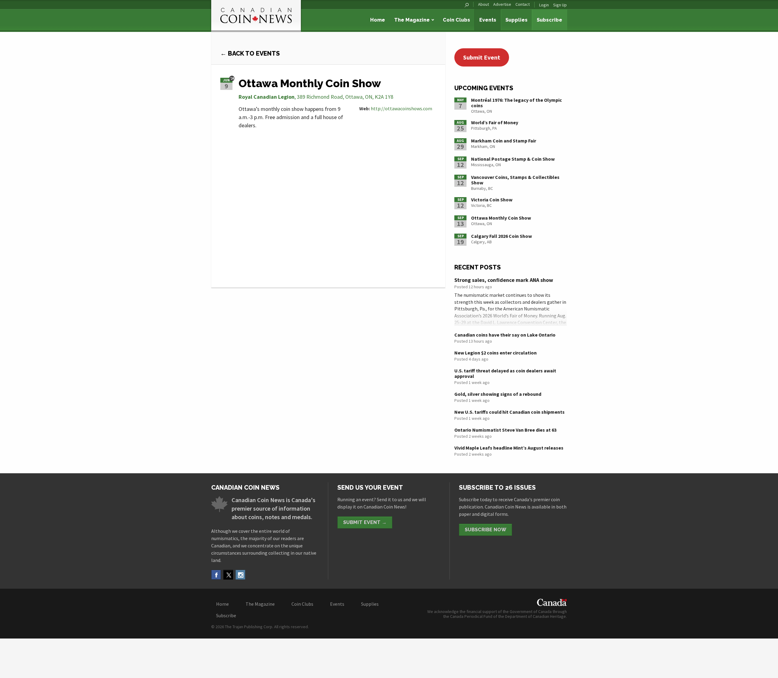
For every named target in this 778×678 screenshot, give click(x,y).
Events (487, 20)
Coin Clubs (456, 20)
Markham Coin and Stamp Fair (503, 141)
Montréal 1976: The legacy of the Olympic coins (516, 102)
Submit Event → (365, 522)
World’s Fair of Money (494, 122)
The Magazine (412, 20)
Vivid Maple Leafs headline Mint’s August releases (508, 448)
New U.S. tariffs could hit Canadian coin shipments (509, 412)
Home (377, 20)
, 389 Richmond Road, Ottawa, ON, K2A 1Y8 (316, 96)
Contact (522, 4)
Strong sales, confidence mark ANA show (503, 279)
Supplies (516, 20)
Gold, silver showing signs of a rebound (497, 394)
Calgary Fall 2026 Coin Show (501, 236)
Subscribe (549, 20)
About (483, 4)
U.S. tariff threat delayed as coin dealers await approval (505, 373)
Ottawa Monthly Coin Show (501, 218)
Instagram (240, 575)
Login (544, 5)
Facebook (216, 575)
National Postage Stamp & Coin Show (513, 159)
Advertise (502, 4)
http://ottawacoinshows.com (401, 108)
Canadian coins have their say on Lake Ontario (505, 335)
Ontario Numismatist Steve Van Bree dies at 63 (505, 430)
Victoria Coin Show (491, 200)
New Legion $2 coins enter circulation (495, 353)
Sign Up (560, 5)
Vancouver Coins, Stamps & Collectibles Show (515, 180)
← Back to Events (250, 53)
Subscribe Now (485, 529)
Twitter (228, 575)
